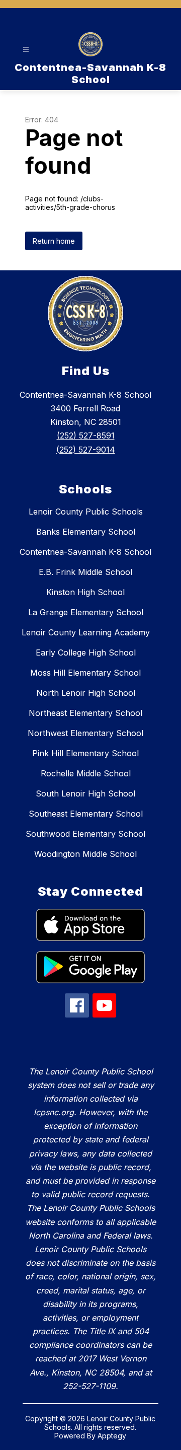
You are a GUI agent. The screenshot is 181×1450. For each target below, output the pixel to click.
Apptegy (112, 1435)
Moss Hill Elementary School (85, 673)
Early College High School (86, 652)
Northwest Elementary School (85, 733)
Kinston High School (85, 592)
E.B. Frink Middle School (85, 572)
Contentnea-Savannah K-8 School (85, 552)
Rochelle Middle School (86, 773)
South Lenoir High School (85, 793)
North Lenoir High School (85, 693)
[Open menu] (26, 49)
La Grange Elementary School (85, 612)
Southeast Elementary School (86, 814)
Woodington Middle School (85, 854)
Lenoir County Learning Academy (86, 632)
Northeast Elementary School (85, 713)
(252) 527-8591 (86, 435)
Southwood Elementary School (85, 834)
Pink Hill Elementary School (85, 753)
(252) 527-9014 (85, 450)
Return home (54, 241)
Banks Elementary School (85, 532)
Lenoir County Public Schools (86, 511)
